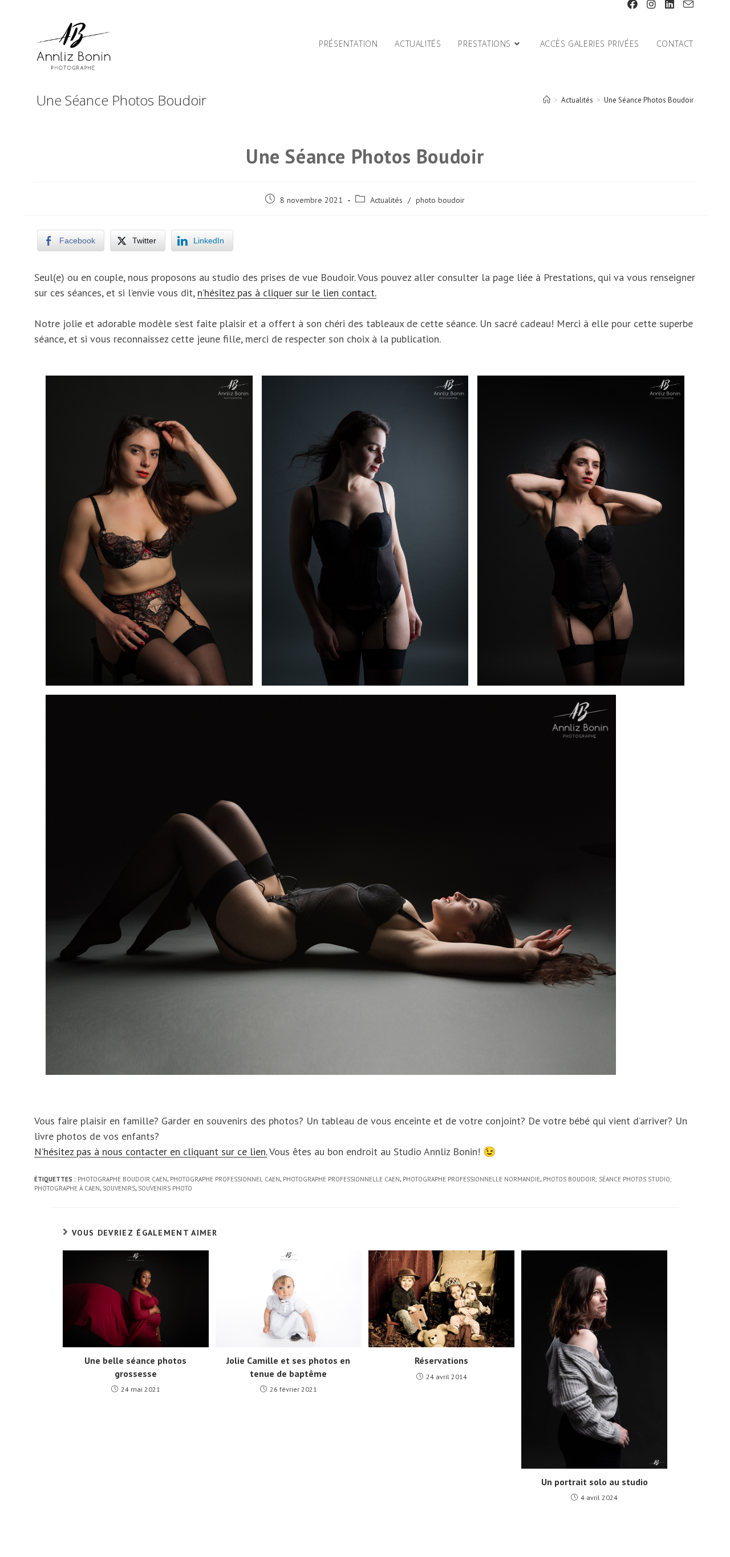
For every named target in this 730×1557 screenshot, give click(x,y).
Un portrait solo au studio (594, 1481)
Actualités (386, 200)
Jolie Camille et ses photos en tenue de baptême (288, 1367)
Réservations (441, 1360)
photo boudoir (440, 200)
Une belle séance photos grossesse (135, 1367)
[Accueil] (546, 100)
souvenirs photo (165, 1188)
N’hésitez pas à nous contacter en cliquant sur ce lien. (150, 1151)
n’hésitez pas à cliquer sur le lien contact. (286, 292)
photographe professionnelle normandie (471, 1179)
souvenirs (119, 1188)
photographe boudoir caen (122, 1179)
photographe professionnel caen (225, 1179)
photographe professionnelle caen (341, 1179)
